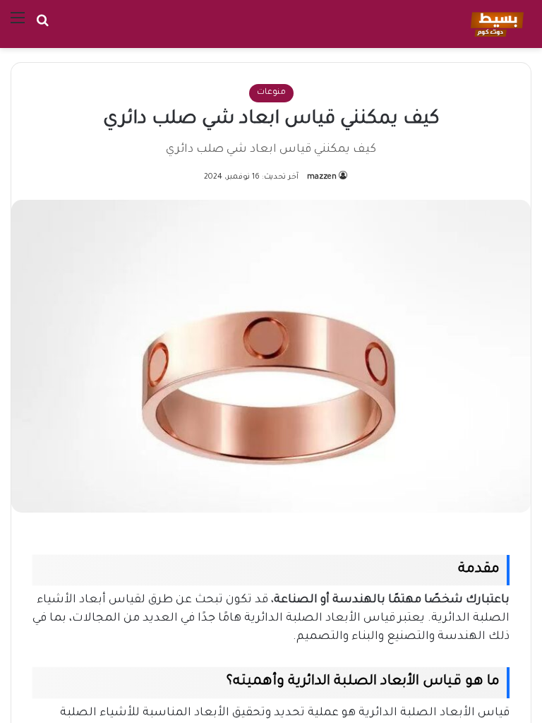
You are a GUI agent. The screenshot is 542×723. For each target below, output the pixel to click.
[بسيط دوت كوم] (495, 24)
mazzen (322, 177)
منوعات (271, 92)
